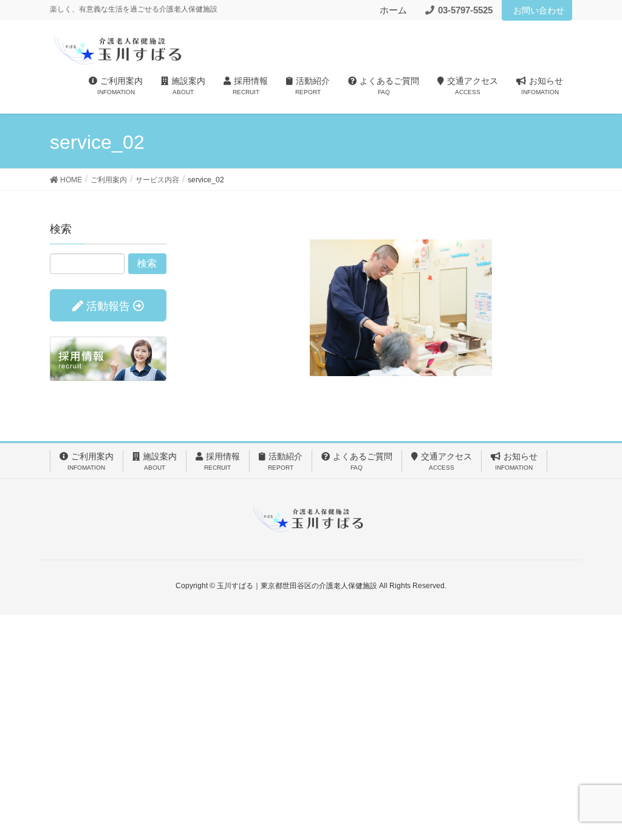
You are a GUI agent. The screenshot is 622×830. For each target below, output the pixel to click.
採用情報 (222, 461)
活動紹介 (285, 461)
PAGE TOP (596, 794)
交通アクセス (446, 461)
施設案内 (160, 461)
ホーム (393, 10)
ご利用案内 (90, 461)
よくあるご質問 (362, 461)
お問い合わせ (538, 10)
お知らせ (516, 461)
